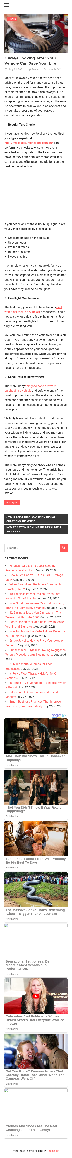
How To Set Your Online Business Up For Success (33, 529)
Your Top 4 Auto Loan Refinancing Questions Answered (30, 519)
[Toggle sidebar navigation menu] (6, 5)
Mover (35, 69)
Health (12, 19)
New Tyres (12, 502)
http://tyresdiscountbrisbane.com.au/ (28, 143)
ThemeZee (53, 1150)
